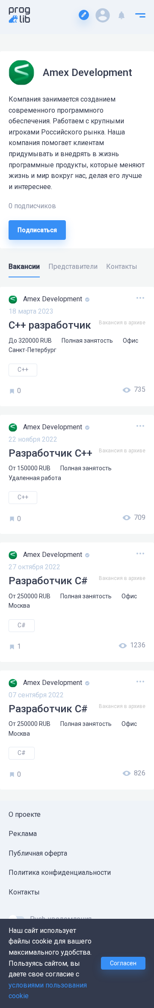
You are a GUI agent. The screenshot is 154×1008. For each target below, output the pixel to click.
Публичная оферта (38, 853)
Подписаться (37, 230)
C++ (23, 369)
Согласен (123, 963)
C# (22, 625)
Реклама (23, 834)
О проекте (25, 814)
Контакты (24, 892)
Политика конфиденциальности (60, 872)
